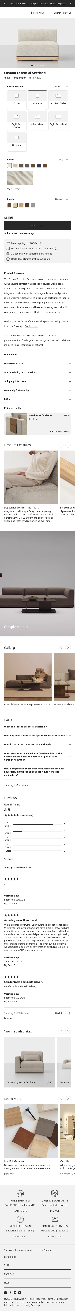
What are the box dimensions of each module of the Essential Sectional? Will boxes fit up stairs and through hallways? (33, 757)
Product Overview (14, 273)
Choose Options (59, 432)
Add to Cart (37, 225)
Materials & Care (13, 363)
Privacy (59, 1299)
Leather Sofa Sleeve (40, 415)
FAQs (7, 399)
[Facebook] (10, 1292)
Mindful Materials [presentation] (14, 1161)
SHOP (7, 1265)
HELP (6, 1283)
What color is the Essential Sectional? (25, 727)
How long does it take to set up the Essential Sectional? (35, 735)
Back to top (61, 1013)
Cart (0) (67, 13)
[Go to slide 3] (37, 65)
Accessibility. (23, 1305)
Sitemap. (35, 1305)
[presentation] (15, 424)
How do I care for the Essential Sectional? (27, 744)
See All (25, 785)
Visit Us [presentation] (64, 1161)
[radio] (17, 100)
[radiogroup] (37, 121)
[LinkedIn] (15, 1292)
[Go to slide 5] (43, 65)
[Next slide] (68, 445)
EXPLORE (9, 1174)
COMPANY (9, 1274)
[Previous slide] (61, 445)
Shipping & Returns (15, 381)
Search (57, 13)
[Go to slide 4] (40, 65)
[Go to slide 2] (34, 65)
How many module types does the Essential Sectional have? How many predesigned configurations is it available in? (34, 772)
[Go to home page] (37, 12)
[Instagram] (5, 1292)
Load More (9, 1018)
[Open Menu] (6, 13)
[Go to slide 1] (32, 65)
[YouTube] (19, 1292)
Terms (49, 1299)
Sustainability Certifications (20, 372)
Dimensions (10, 354)
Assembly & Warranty (16, 390)
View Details (13, 189)
